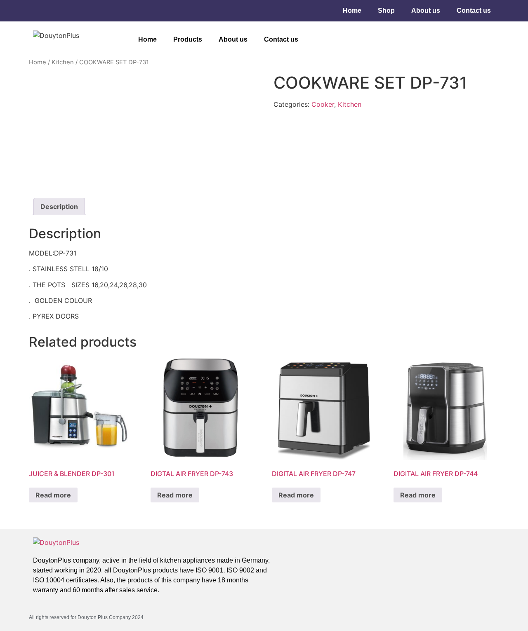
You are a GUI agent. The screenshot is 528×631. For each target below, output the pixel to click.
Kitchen (63, 62)
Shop (386, 10)
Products (187, 39)
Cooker (322, 104)
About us (425, 10)
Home (352, 10)
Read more (53, 495)
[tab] (59, 206)
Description (59, 206)
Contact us (474, 10)
